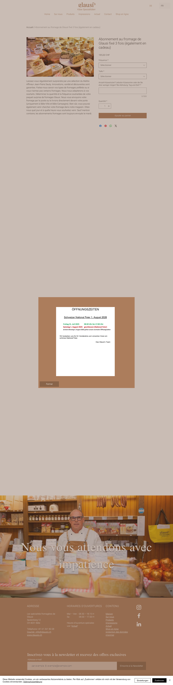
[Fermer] (169, 680)
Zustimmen (159, 680)
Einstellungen (142, 680)
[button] (49, 384)
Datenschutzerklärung (32, 681)
